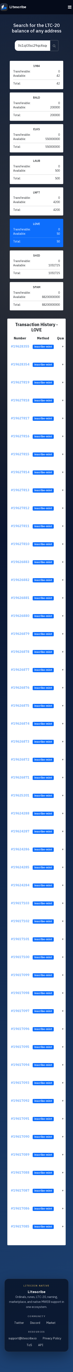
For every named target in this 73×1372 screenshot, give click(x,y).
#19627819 (20, 382)
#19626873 (20, 741)
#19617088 (20, 1172)
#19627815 (20, 454)
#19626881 (20, 598)
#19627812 (20, 508)
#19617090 (20, 1136)
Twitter (19, 1323)
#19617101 (20, 939)
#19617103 (20, 903)
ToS (29, 1345)
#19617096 (20, 1029)
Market (51, 1323)
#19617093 (20, 1083)
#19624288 (20, 813)
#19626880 (20, 616)
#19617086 (20, 1208)
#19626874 (20, 723)
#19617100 (20, 957)
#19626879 (20, 634)
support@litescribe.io (23, 1338)
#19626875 (20, 705)
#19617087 (20, 1190)
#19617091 (20, 1118)
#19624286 (20, 849)
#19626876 (20, 687)
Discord (35, 1323)
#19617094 (20, 1065)
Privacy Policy (52, 1338)
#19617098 (20, 993)
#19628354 (20, 364)
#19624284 (20, 885)
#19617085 (20, 1226)
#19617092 (20, 1101)
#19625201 (20, 795)
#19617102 (20, 921)
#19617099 (20, 975)
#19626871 (20, 777)
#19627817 (20, 418)
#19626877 (20, 670)
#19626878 (20, 652)
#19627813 (20, 490)
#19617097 (20, 1011)
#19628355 (20, 346)
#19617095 (20, 1047)
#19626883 (20, 562)
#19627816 (20, 436)
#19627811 (20, 526)
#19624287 (20, 831)
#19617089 (20, 1154)
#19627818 (20, 400)
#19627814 (20, 472)
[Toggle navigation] (69, 7)
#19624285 (20, 867)
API (40, 1345)
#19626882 (20, 580)
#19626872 (20, 759)
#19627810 (20, 544)
